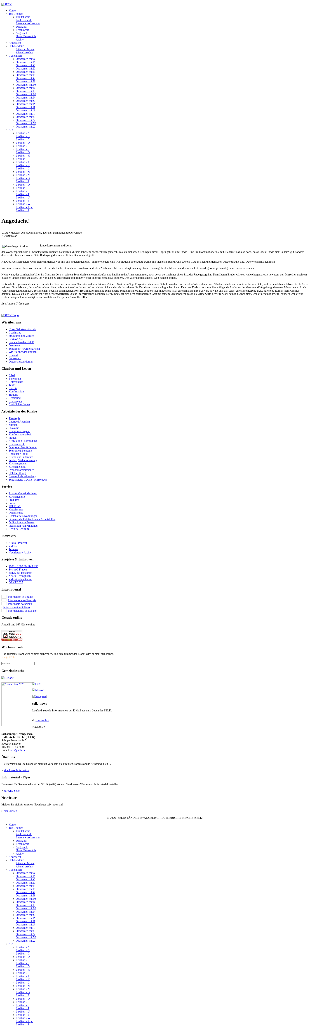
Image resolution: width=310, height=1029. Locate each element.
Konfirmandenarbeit (20, 434)
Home (12, 10)
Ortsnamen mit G (25, 78)
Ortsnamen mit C (25, 65)
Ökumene (14, 345)
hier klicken (10, 810)
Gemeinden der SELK (21, 342)
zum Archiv (42, 720)
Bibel (12, 375)
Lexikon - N (23, 174)
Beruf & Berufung (19, 528)
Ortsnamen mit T (25, 113)
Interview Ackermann (28, 23)
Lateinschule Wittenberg (22, 476)
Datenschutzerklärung (21, 361)
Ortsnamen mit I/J (26, 84)
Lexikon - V (23, 200)
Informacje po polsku (20, 603)
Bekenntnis (15, 378)
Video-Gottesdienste (20, 579)
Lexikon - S (22, 191)
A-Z (11, 129)
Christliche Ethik (18, 453)
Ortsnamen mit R (25, 107)
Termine (13, 549)
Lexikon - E (22, 145)
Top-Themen (16, 13)
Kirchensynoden (18, 463)
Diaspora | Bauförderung (23, 447)
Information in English (20, 596)
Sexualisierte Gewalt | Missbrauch (28, 479)
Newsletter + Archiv (20, 552)
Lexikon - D (23, 142)
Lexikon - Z (22, 210)
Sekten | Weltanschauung (23, 460)
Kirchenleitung (17, 466)
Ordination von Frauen (21, 522)
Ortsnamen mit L (25, 91)
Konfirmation (16, 391)
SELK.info (15, 506)
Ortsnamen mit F (25, 74)
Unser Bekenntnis (26, 36)
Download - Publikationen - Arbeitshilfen (32, 519)
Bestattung (15, 397)
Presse (12, 503)
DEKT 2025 (16, 582)
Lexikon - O (23, 178)
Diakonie (14, 428)
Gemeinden (15, 55)
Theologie (14, 418)
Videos (13, 546)
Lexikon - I (22, 158)
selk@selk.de (17, 750)
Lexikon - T (22, 194)
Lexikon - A (23, 133)
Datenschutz (16, 512)
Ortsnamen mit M (26, 94)
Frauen (13, 437)
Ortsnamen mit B (25, 62)
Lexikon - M (23, 171)
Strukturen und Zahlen (21, 335)
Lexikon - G (23, 152)
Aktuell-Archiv (24, 52)
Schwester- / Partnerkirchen (24, 348)
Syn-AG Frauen (18, 569)
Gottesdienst (16, 381)
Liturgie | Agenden (19, 421)
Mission (13, 424)
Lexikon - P (22, 181)
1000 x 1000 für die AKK (23, 566)
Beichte (13, 388)
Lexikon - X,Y (24, 207)
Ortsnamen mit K (25, 87)
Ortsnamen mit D (25, 68)
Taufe (12, 385)
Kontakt (13, 355)
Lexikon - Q (23, 184)
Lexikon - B (23, 136)
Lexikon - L (22, 168)
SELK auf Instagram (20, 572)
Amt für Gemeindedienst (23, 493)
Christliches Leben (19, 404)
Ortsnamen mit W (26, 123)
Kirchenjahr (15, 401)
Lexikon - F (22, 149)
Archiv (20, 39)
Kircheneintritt (17, 496)
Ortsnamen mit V (25, 120)
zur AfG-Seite (12, 790)
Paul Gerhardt (24, 20)
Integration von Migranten (23, 525)
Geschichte (15, 332)
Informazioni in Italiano (16, 607)
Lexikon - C (23, 139)
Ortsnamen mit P (25, 103)
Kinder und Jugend (19, 431)
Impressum (15, 358)
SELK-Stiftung (17, 473)
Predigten (14, 499)
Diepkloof (21, 26)
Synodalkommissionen (21, 469)
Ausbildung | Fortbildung (23, 440)
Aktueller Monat (25, 49)
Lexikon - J (22, 162)
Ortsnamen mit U (25, 116)
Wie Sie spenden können (23, 351)
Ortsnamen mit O (25, 100)
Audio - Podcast (18, 542)
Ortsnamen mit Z (25, 126)
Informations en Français (22, 600)
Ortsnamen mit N (25, 97)
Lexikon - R (23, 187)
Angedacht (22, 33)
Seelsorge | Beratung (20, 450)
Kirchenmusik (17, 444)
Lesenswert (22, 29)
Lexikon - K (23, 165)
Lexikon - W (23, 203)
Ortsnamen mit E (25, 71)
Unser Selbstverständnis (22, 329)
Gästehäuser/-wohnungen (23, 515)
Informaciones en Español (22, 610)
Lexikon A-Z (16, 338)
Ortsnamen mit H (25, 81)
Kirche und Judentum (21, 457)
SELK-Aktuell (17, 45)
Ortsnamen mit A (25, 58)
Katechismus (16, 509)
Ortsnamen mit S (25, 110)
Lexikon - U (23, 197)
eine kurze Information (16, 770)
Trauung (13, 394)
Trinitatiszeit (23, 16)
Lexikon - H (23, 155)
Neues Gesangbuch (20, 575)
